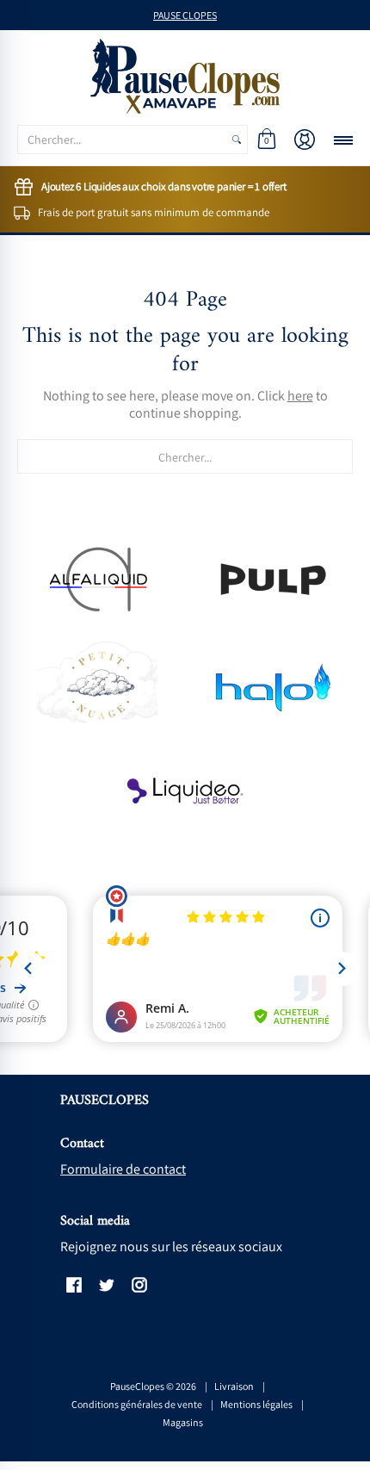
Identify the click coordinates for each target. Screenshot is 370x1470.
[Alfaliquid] (96, 579)
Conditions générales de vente (136, 1404)
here (300, 396)
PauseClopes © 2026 (153, 1386)
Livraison (234, 1386)
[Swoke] (273, 579)
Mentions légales (256, 1404)
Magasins (183, 1422)
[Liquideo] (185, 792)
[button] (267, 139)
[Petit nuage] (96, 685)
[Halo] (273, 686)
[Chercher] (236, 139)
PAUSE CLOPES (185, 15)
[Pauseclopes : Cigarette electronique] (185, 76)
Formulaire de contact (123, 1169)
